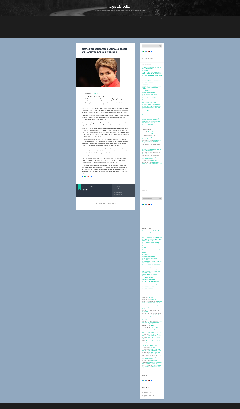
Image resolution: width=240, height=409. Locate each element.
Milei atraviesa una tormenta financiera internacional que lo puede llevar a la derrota (151, 79)
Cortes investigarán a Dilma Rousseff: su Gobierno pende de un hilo (105, 50)
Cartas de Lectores (127, 17)
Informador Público (120, 6)
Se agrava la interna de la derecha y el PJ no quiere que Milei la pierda (151, 68)
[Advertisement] (120, 29)
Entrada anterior (118, 192)
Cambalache (145, 84)
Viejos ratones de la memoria (148, 116)
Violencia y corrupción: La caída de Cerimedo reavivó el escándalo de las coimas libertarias (152, 73)
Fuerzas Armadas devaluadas (148, 92)
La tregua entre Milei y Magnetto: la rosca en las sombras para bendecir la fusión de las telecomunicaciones (151, 107)
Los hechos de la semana (147, 82)
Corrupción (138, 17)
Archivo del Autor (83, 190)
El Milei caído (145, 70)
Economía (96, 17)
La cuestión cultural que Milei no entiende (151, 104)
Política (88, 17)
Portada (80, 17)
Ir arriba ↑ (161, 406)
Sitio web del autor (86, 190)
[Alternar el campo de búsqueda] (162, 18)
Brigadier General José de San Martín (150, 290)
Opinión (116, 17)
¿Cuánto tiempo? (146, 90)
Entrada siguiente (118, 194)
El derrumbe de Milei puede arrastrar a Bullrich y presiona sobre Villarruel (152, 76)
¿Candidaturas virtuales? (147, 114)
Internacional (106, 17)
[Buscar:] (152, 45)
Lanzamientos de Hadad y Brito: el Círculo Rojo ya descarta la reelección (151, 122)
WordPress (103, 406)
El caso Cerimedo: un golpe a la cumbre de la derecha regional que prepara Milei (151, 102)
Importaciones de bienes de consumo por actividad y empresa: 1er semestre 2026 (151, 119)
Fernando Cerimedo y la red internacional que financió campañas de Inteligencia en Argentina (151, 87)
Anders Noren (153, 406)
